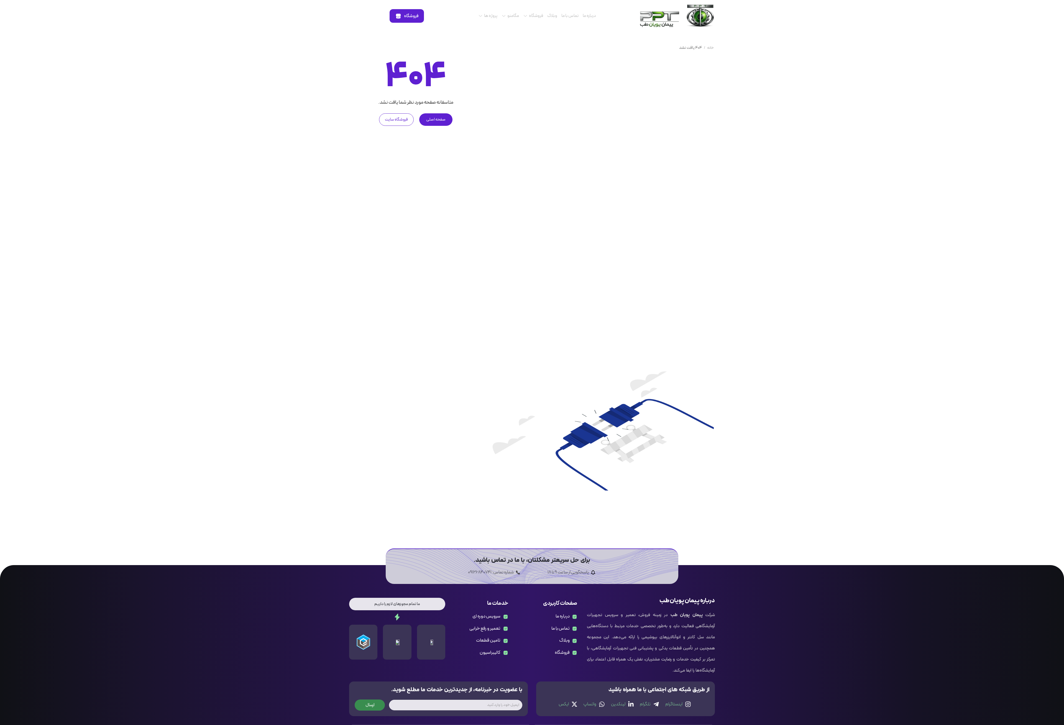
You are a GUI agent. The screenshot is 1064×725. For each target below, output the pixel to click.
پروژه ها (490, 15)
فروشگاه (536, 15)
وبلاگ (552, 15)
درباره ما (589, 15)
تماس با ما (570, 15)
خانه (710, 48)
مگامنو (513, 15)
